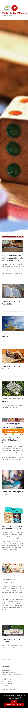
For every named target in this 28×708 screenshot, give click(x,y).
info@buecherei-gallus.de (12, 693)
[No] (26, 700)
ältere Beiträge (6, 659)
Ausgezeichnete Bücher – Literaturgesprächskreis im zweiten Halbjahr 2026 (12, 258)
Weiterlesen (5, 614)
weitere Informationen (14, 704)
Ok (14, 701)
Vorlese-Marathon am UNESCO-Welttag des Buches (10, 440)
